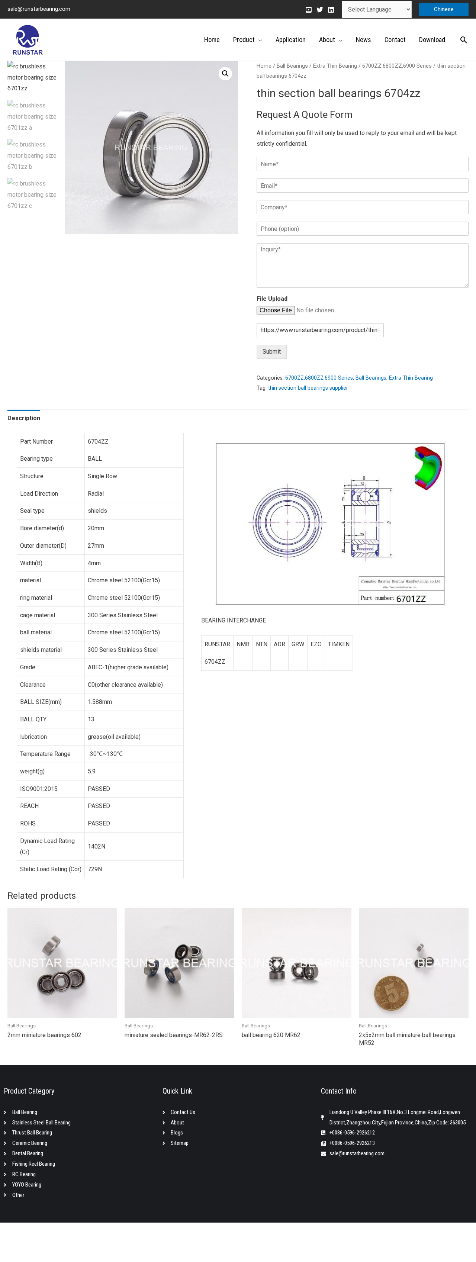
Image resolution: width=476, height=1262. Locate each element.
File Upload (272, 298)
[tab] (23, 418)
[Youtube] (308, 9)
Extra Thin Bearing (335, 65)
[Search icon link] (464, 40)
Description (23, 418)
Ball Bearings (292, 65)
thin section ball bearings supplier (308, 388)
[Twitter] (319, 9)
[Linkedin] (331, 9)
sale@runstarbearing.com (38, 9)
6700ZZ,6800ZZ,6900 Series (397, 65)
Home (264, 65)
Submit (272, 351)
